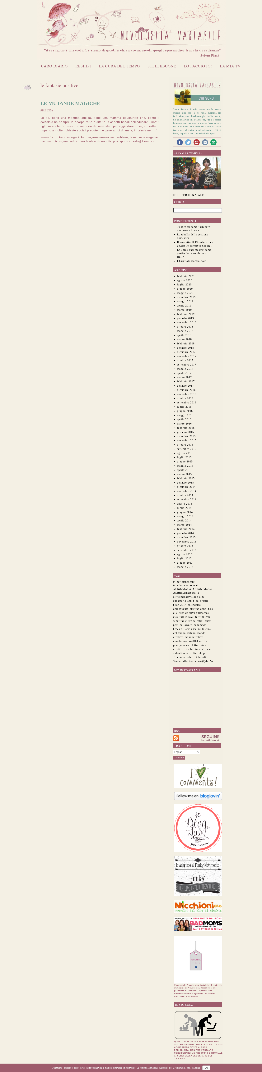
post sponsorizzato (126, 141)
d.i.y (210, 608)
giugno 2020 (185, 288)
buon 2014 (179, 604)
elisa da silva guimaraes (194, 612)
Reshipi (83, 66)
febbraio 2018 (186, 343)
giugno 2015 (185, 461)
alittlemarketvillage (185, 596)
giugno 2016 (185, 411)
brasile (204, 600)
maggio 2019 (185, 301)
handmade (200, 625)
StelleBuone (161, 66)
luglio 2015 (184, 457)
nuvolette (205, 641)
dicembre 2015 (186, 436)
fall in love (187, 616)
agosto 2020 (184, 280)
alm (201, 596)
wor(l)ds (202, 661)
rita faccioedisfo (195, 649)
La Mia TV (230, 66)
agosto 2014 (184, 503)
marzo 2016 (184, 423)
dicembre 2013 (186, 537)
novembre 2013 (186, 541)
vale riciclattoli (196, 657)
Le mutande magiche (70, 103)
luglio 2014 (184, 507)
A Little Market (202, 589)
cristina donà (198, 608)
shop (202, 653)
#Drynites (84, 137)
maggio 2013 (185, 567)
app (189, 600)
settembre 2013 (186, 550)
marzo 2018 (184, 339)
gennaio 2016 (185, 432)
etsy (175, 616)
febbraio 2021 (186, 276)
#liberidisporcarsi (184, 581)
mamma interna (51, 141)
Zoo (211, 661)
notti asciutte (103, 141)
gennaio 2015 (185, 482)
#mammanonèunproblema (110, 137)
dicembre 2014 (186, 486)
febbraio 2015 (186, 478)
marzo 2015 (184, 474)
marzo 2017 (184, 377)
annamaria (179, 600)
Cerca (179, 202)
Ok (206, 1067)
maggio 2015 (185, 465)
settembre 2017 (186, 364)
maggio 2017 (185, 368)
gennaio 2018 (185, 347)
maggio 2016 (185, 415)
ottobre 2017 (185, 360)
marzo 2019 (184, 309)
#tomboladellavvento (186, 585)
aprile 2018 (184, 335)
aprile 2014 (184, 520)
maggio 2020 (185, 293)
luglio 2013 (184, 558)
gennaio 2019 (185, 318)
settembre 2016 (186, 402)
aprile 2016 (184, 419)
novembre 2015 (186, 440)
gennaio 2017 (185, 385)
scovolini (192, 653)
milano (191, 633)
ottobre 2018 (185, 326)
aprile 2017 (184, 373)
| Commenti (148, 141)
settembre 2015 (186, 448)
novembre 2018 (186, 322)
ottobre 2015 (185, 444)
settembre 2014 (186, 499)
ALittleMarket (182, 589)
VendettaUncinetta (184, 661)
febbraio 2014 (186, 529)
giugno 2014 (185, 512)
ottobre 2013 (185, 545)
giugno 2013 (185, 562)
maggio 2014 (185, 516)
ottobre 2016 (185, 398)
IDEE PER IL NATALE (188, 195)
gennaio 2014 (185, 533)
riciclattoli (193, 645)
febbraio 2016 (186, 427)
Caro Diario (54, 66)
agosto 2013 (184, 554)
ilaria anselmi (192, 629)
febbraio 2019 (186, 314)
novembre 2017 (186, 356)
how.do (177, 629)
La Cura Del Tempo (119, 66)
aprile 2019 (184, 305)
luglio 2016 (184, 406)
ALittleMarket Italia (186, 592)
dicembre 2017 (186, 352)
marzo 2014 (184, 524)
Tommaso (179, 657)
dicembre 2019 (186, 297)
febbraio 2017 (186, 381)
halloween (186, 625)
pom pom (179, 645)
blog (196, 600)
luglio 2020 (184, 284)
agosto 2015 (184, 453)
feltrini (199, 616)
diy (175, 612)
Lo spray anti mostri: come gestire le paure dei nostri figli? (194, 253)
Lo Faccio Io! (198, 66)
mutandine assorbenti (78, 141)
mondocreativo (194, 637)
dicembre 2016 (186, 389)
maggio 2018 (185, 330)
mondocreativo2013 (185, 641)
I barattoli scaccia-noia (191, 261)
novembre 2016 (186, 394)
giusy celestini (194, 621)
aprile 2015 (184, 470)
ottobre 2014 (185, 495)
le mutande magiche (144, 137)
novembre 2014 (186, 491)
